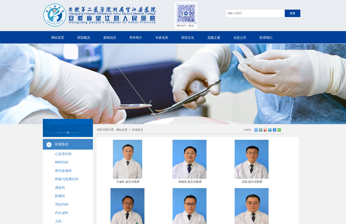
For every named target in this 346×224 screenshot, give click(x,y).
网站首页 (57, 37)
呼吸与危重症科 (67, 179)
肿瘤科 (60, 196)
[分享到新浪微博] (265, 130)
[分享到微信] (279, 130)
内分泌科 (61, 213)
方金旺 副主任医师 (128, 181)
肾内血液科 (63, 171)
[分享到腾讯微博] (270, 130)
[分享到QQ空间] (261, 130)
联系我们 (266, 37)
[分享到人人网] (274, 130)
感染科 (60, 188)
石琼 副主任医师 (252, 181)
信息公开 (239, 37)
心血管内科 (63, 154)
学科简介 (135, 37)
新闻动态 (109, 37)
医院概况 (83, 37)
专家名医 (161, 37)
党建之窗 (213, 37)
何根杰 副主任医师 (190, 181)
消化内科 (61, 204)
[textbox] (255, 13)
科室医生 (137, 129)
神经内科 (61, 162)
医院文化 (187, 37)
